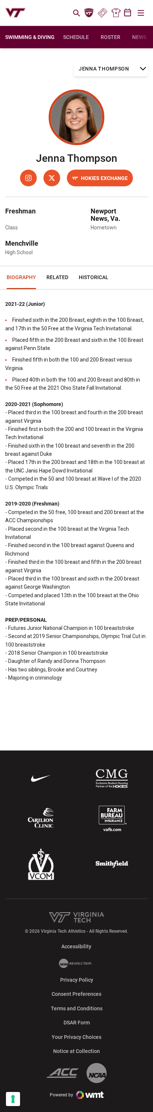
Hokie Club (89, 13)
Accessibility (76, 946)
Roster (110, 37)
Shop (116, 13)
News (139, 37)
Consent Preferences (76, 994)
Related (57, 277)
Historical (93, 277)
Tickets (102, 13)
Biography (21, 277)
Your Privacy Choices (76, 1037)
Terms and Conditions (76, 1008)
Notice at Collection (76, 1051)
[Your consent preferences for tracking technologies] (13, 1099)
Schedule (76, 37)
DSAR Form (77, 1023)
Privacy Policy (76, 980)
